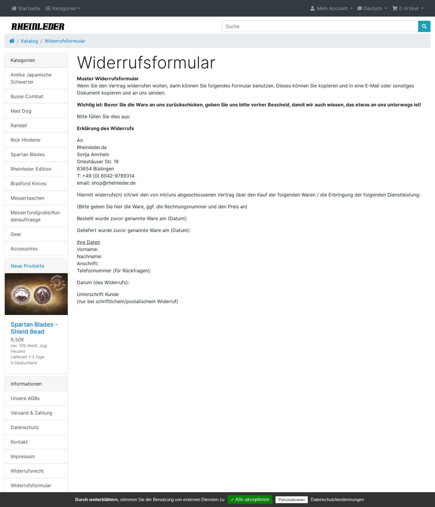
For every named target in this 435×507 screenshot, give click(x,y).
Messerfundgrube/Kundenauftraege (35, 216)
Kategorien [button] (64, 8)
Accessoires (24, 249)
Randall (19, 125)
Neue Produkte (27, 266)
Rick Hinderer (26, 140)
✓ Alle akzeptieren (250, 499)
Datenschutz (25, 427)
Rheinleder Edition (31, 169)
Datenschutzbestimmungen (337, 499)
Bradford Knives (28, 183)
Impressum (23, 456)
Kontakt (19, 442)
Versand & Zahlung (31, 413)
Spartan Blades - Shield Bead (34, 328)
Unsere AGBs (25, 398)
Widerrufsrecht (27, 471)
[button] (331, 8)
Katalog (29, 41)
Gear (16, 234)
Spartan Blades (28, 154)
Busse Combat (27, 96)
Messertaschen (27, 198)
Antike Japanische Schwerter (31, 78)
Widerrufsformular (65, 41)
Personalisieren (291, 500)
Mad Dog (21, 111)
